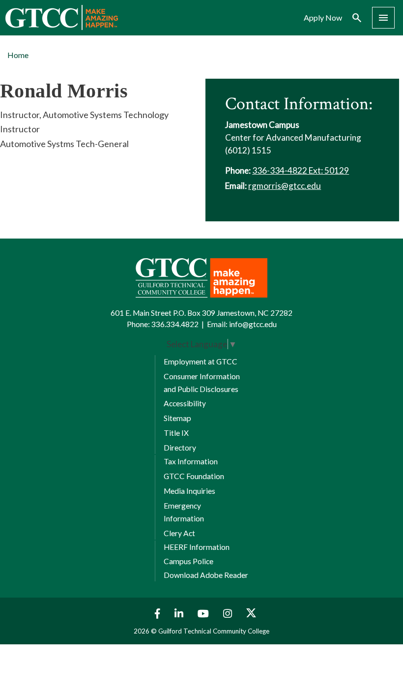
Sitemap (177, 418)
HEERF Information (197, 547)
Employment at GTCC (200, 361)
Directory (180, 447)
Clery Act (179, 533)
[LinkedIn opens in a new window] (180, 613)
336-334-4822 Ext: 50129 (300, 170)
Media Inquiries (189, 490)
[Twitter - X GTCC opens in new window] (251, 613)
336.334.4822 (175, 324)
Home (18, 55)
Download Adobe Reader (206, 575)
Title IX (176, 432)
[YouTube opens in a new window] (204, 613)
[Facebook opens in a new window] (155, 613)
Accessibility (185, 403)
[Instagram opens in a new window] (228, 613)
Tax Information (191, 461)
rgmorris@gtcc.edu (284, 186)
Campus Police (188, 561)
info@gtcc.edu (253, 324)
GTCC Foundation (194, 476)
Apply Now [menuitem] (323, 18)
